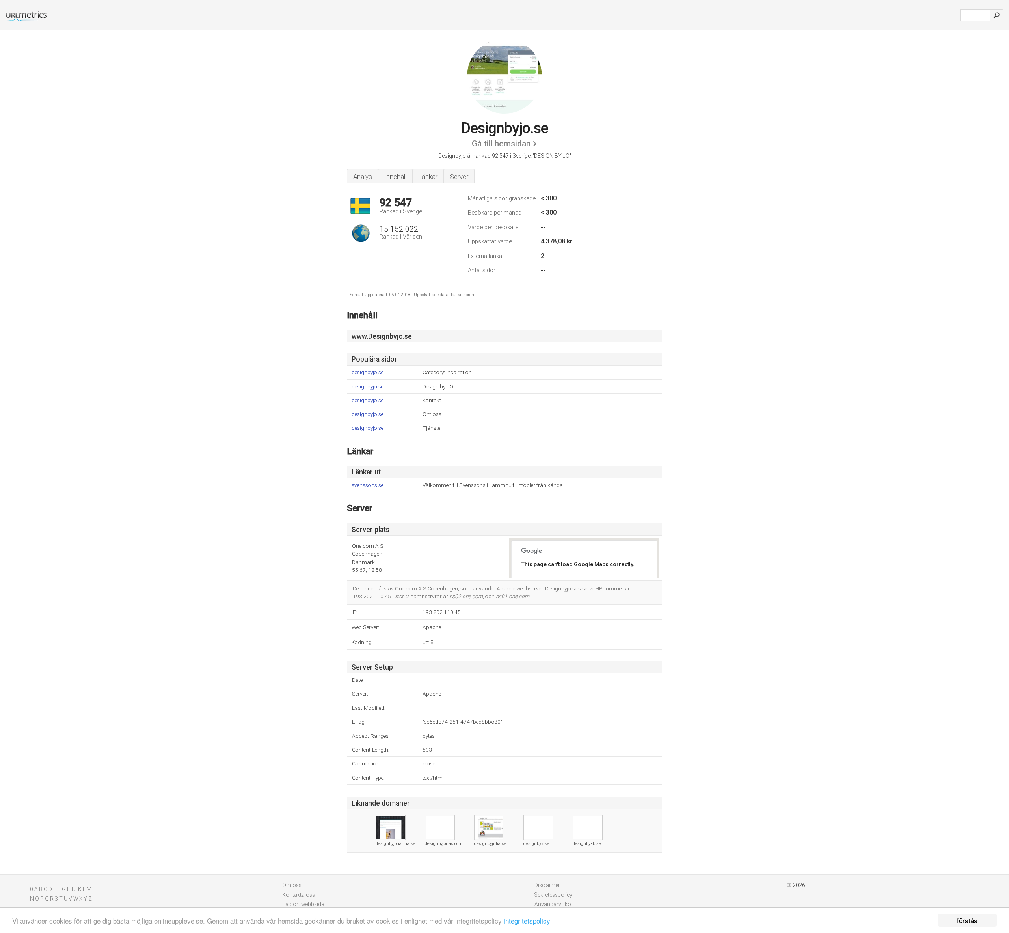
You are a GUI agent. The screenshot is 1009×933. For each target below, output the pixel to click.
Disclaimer (547, 885)
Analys (362, 177)
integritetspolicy (527, 921)
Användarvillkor (553, 904)
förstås (967, 920)
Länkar (428, 177)
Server (459, 177)
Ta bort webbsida (303, 904)
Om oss (292, 885)
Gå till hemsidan (501, 143)
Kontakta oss (298, 895)
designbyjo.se (367, 372)
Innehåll (395, 177)
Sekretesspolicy (553, 895)
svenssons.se (367, 485)
